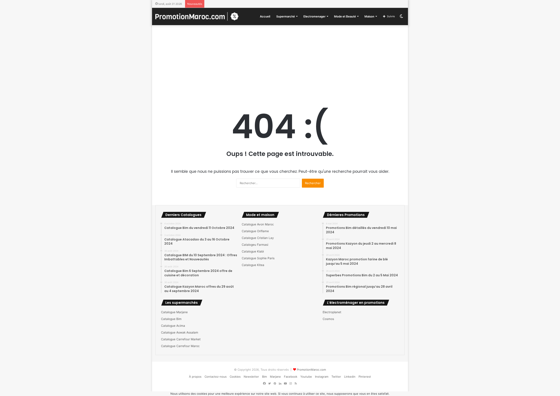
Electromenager (314, 16)
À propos (195, 376)
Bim (264, 376)
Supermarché (285, 16)
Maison (369, 16)
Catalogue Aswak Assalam (179, 332)
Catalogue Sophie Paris (258, 258)
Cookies (235, 376)
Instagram (321, 376)
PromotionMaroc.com (311, 369)
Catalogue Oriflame (255, 231)
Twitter (336, 376)
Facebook (290, 376)
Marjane (275, 376)
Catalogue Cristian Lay (258, 238)
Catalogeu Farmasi (255, 244)
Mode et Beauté (345, 16)
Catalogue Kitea (253, 265)
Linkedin (349, 376)
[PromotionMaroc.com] (197, 16)
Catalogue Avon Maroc (258, 224)
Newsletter (251, 376)
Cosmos (328, 319)
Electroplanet (332, 312)
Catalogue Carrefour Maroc (180, 346)
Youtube (306, 376)
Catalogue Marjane (174, 312)
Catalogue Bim (171, 319)
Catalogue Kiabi (253, 251)
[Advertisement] (280, 60)
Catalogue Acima (173, 325)
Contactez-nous (216, 376)
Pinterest (365, 376)
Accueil (265, 16)
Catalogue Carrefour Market (181, 339)
